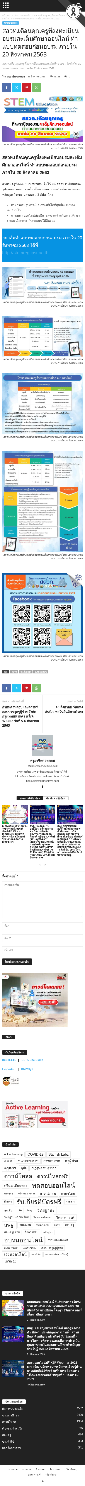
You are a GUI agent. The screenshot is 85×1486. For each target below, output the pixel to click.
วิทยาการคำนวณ (42, 1217)
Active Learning (13, 1154)
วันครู (29, 1210)
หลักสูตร (48, 1232)
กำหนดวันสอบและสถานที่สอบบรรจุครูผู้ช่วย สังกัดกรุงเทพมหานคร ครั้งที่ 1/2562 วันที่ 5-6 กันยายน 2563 (20, 716)
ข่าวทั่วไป (8, 1441)
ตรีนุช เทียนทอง (15, 1185)
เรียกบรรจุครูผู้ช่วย (52, 1248)
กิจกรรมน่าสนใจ (22, 15)
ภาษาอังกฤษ (48, 1193)
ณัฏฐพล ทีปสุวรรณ (44, 1168)
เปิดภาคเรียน (29, 1248)
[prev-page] (40, 865)
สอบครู (69, 1225)
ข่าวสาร (26, 1469)
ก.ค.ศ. (8, 1161)
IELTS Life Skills (32, 1060)
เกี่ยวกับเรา (51, 1474)
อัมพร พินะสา (11, 1248)
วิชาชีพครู (71, 1469)
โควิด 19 (10, 1261)
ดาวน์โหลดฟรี (52, 1176)
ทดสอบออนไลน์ (53, 1185)
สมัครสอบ (42, 1225)
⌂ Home (12, 1469)
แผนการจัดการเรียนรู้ (56, 1254)
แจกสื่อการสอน (11, 1448)
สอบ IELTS (9, 1060)
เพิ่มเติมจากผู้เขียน (55, 798)
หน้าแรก (6, 15)
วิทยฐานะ (45, 1210)
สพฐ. (9, 1225)
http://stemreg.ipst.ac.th (25, 252)
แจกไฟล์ (36, 1254)
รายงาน (70, 1201)
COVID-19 (35, 1154)
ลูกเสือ (8, 1210)
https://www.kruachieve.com (43, 766)
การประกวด (51, 1161)
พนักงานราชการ (26, 1193)
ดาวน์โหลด (18, 1176)
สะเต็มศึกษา (25, 671)
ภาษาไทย (68, 1194)
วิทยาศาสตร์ (65, 1218)
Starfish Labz (58, 1154)
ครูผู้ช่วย (71, 1161)
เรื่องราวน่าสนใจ (12, 1428)
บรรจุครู (8, 1193)
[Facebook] (6, 87)
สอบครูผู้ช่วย (12, 1232)
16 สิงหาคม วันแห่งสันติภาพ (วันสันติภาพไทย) (64, 709)
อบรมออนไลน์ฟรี (58, 1240)
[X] (16, 87)
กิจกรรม (40, 1469)
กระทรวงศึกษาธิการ (28, 1161)
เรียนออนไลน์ (15, 1254)
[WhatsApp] (36, 87)
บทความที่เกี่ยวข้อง (30, 798)
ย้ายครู (8, 1201)
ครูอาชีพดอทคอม (16, 76)
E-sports (8, 1069)
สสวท (14, 671)
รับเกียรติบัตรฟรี (39, 1201)
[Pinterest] (26, 87)
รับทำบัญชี (26, 1069)
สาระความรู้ (34, 1474)
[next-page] (45, 865)
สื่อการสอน (31, 1232)
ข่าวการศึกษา (10, 1415)
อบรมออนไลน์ (41, 671)
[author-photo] (42, 745)
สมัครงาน (25, 1224)
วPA (19, 1210)
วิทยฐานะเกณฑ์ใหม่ (16, 1217)
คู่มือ (24, 1168)
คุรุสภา (10, 1168)
